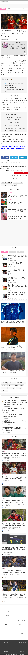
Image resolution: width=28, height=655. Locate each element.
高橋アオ (5, 577)
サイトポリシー (6, 646)
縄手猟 (5, 507)
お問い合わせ (21, 651)
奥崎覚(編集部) (13, 260)
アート (21, 633)
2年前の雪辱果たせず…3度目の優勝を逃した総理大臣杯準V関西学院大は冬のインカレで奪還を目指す (13, 548)
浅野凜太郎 (6, 601)
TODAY (4, 251)
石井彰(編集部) (13, 266)
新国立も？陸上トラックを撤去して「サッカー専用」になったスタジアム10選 (17, 256)
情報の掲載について (22, 646)
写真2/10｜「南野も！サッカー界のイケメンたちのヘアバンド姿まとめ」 (17, 294)
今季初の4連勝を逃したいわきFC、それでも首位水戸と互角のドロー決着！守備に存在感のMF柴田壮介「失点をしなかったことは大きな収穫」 (14, 454)
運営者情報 (6, 651)
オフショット (7, 624)
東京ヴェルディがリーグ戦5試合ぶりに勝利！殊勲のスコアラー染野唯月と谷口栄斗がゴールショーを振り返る (14, 501)
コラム (7, 611)
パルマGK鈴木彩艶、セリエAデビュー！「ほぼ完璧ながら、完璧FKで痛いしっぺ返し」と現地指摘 (15, 429)
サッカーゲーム (7, 637)
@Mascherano (8, 85)
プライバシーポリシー (21, 642)
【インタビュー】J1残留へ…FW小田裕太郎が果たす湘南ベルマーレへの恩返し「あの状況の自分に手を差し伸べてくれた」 (13, 347)
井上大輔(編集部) (17, 42)
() (7, 182)
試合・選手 (12, 192)
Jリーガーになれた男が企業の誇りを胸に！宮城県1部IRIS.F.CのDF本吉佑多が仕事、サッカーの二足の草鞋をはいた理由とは (14, 525)
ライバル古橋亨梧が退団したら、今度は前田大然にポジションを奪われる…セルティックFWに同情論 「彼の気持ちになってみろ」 (15, 402)
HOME (2, 11)
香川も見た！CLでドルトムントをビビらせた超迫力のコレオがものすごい (17, 286)
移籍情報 (7, 615)
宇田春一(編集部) (13, 282)
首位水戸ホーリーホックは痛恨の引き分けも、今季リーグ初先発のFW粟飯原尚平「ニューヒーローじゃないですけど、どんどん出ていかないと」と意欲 (14, 478)
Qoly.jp (6, 654)
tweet (15, 157)
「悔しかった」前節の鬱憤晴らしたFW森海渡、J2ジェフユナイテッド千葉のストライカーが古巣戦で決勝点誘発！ (13, 595)
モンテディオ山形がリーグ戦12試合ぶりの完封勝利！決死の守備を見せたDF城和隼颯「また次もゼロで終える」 (13, 571)
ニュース (7, 11)
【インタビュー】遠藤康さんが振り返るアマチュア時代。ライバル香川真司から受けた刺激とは (12, 372)
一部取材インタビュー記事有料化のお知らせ (16, 8)
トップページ (6, 642)
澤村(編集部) (12, 290)
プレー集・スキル (21, 620)
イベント (7, 633)
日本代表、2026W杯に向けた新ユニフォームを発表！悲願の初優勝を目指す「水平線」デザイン (12, 323)
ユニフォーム (21, 624)
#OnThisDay (10, 83)
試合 (9, 192)
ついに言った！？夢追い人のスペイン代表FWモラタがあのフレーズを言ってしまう (17, 278)
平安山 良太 (6, 412)
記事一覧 (24, 53)
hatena (24, 157)
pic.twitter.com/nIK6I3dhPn (11, 87)
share (6, 157)
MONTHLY (20, 251)
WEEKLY (12, 251)
